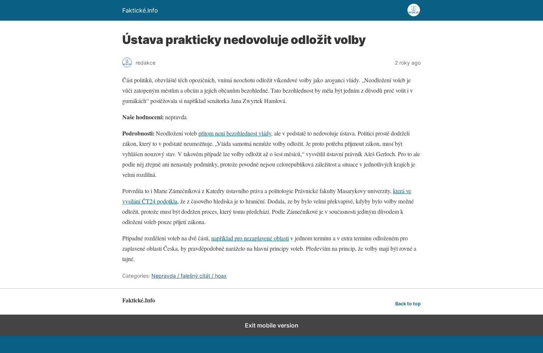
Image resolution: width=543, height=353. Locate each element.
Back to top (408, 303)
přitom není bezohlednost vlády (234, 133)
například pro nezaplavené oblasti (250, 238)
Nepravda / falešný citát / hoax (189, 276)
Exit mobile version (271, 325)
